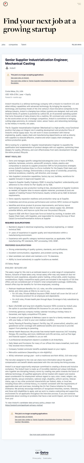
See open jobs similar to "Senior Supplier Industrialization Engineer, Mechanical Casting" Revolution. (42, 82)
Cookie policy (47, 458)
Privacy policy (37, 458)
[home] (5, 4)
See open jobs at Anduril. (20, 78)
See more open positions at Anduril (42, 434)
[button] (79, 4)
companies (13, 44)
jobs (3, 44)
